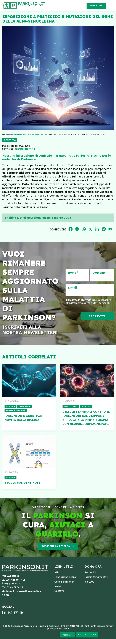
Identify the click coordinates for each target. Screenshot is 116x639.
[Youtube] (16, 613)
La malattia (24, 406)
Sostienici (90, 572)
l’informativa (86, 299)
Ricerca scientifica (15, 410)
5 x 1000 (89, 581)
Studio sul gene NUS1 (22, 482)
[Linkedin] (22, 613)
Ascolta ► (67, 635)
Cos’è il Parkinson (64, 581)
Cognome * (100, 272)
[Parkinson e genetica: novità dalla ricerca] (29, 380)
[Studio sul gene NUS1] (29, 451)
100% (93, 634)
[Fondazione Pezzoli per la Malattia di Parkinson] (32, 4)
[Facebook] (4, 613)
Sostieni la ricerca (56, 546)
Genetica (10, 140)
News (57, 586)
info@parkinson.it (12, 583)
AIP (56, 572)
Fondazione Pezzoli (65, 576)
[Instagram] (10, 613)
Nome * (73, 272)
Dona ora (96, 5)
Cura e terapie (71, 406)
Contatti (59, 590)
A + (79, 634)
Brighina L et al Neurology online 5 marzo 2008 (38, 217)
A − (86, 634)
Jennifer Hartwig (24, 148)
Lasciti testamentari (96, 576)
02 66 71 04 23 (15, 587)
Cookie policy (62, 628)
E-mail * (73, 287)
